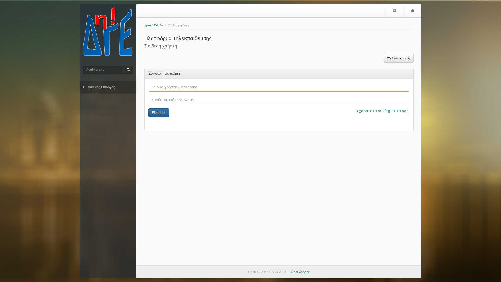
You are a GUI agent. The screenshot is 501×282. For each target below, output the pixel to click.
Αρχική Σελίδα (153, 25)
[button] (394, 10)
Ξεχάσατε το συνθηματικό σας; (382, 110)
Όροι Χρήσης (300, 271)
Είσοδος (159, 113)
